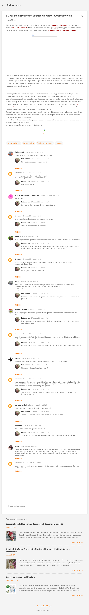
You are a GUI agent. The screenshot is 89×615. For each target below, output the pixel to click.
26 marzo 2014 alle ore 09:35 (32, 173)
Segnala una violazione (44, 610)
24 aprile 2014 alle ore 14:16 (32, 463)
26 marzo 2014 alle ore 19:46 (30, 358)
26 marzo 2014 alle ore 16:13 (37, 309)
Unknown (18, 173)
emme (17, 281)
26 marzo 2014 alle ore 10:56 (49, 195)
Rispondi (18, 168)
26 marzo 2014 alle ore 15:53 (40, 222)
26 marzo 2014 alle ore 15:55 (40, 267)
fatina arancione (28, 143)
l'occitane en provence (45, 143)
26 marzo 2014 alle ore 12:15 (29, 236)
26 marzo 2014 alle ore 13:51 (32, 259)
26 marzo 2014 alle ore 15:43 (40, 159)
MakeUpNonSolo (21, 405)
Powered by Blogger (44, 606)
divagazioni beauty (13, 143)
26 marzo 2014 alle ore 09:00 (34, 152)
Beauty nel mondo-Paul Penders (20, 577)
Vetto (17, 446)
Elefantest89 (19, 152)
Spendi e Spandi (21, 309)
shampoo (59, 143)
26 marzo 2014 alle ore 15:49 (40, 181)
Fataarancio (14, 5)
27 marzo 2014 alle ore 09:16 (37, 405)
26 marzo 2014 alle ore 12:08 (32, 216)
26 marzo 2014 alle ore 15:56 (40, 294)
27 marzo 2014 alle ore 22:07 (40, 342)
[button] (81, 15)
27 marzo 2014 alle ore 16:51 (32, 426)
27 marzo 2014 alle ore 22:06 (40, 318)
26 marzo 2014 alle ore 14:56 (29, 281)
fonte (44, 133)
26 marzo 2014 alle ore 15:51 (40, 202)
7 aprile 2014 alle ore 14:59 (28, 446)
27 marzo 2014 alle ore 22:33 (40, 412)
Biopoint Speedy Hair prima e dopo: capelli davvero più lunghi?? (34, 524)
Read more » (77, 542)
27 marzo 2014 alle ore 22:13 (40, 365)
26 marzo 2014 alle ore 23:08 (32, 379)
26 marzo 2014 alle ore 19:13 (32, 334)
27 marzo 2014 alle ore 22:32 (40, 389)
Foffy (17, 236)
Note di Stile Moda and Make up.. (27, 195)
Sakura (17, 358)
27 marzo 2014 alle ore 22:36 (40, 432)
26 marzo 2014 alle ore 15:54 (40, 243)
